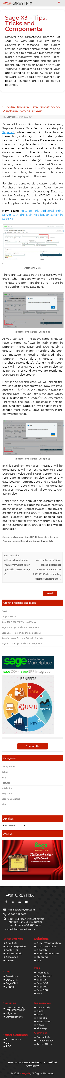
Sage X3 (8, 132)
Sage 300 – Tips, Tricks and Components (21, 627)
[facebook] (6, 902)
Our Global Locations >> (20, 929)
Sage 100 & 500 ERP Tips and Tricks (19, 622)
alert (46, 537)
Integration (18, 537)
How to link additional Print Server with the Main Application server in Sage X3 (32, 214)
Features (6, 783)
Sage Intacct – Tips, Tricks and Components (23, 643)
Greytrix (11, 116)
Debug (5, 772)
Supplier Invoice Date (43, 541)
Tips (4, 804)
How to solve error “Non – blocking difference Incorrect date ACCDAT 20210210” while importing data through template (47, 569)
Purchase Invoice (11, 541)
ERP (37, 968)
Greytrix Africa (9, 616)
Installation (7, 788)
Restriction (25, 541)
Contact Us (32, 746)
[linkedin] (19, 902)
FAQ (4, 777)
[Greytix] (27, 895)
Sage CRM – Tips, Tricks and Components (22, 633)
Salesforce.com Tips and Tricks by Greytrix (22, 638)
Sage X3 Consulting (11, 799)
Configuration (8, 766)
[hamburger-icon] (59, 2)
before (53, 537)
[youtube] (26, 902)
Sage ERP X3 (31, 537)
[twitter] (13, 902)
